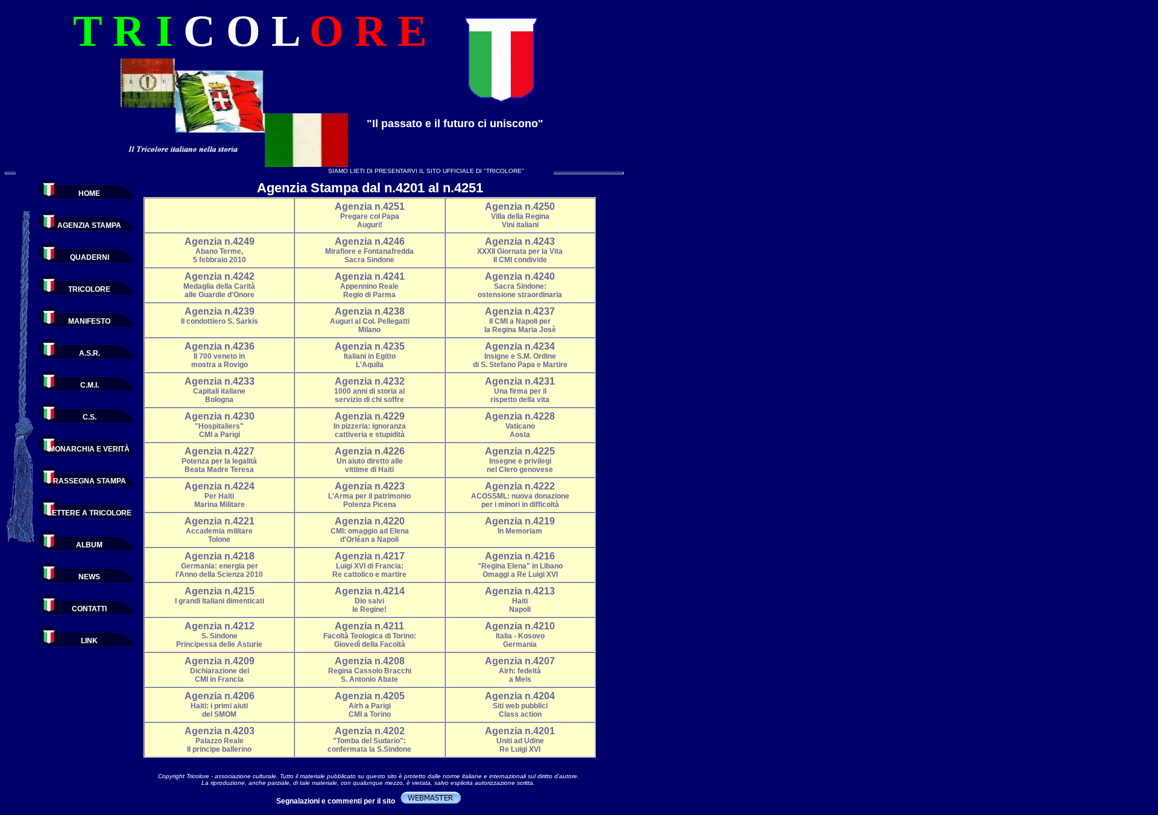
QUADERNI (89, 257)
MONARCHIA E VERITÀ (89, 449)
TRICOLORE (89, 289)
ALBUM (89, 545)
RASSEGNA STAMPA (89, 481)
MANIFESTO (89, 321)
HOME (89, 193)
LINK (89, 641)
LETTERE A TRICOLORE (89, 513)
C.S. (89, 417)
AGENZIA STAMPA (89, 225)
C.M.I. (89, 385)
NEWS (89, 577)
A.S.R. (89, 353)
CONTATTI (89, 609)
